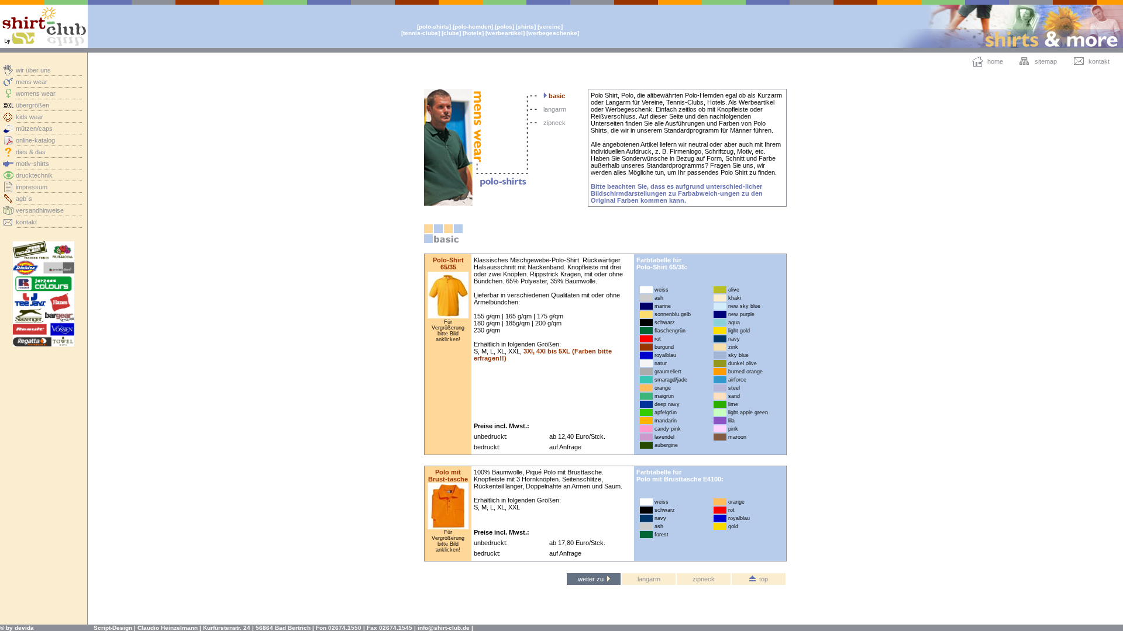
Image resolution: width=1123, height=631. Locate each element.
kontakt (26, 222)
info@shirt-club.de (444, 628)
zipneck (554, 122)
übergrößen (32, 105)
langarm (554, 109)
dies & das (31, 151)
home (995, 61)
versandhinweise (40, 210)
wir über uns (33, 70)
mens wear (31, 81)
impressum (31, 186)
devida (24, 628)
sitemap (1046, 61)
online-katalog (35, 140)
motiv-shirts (32, 163)
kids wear (29, 116)
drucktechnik (34, 175)
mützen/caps (34, 128)
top (762, 579)
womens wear (36, 93)
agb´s (24, 198)
